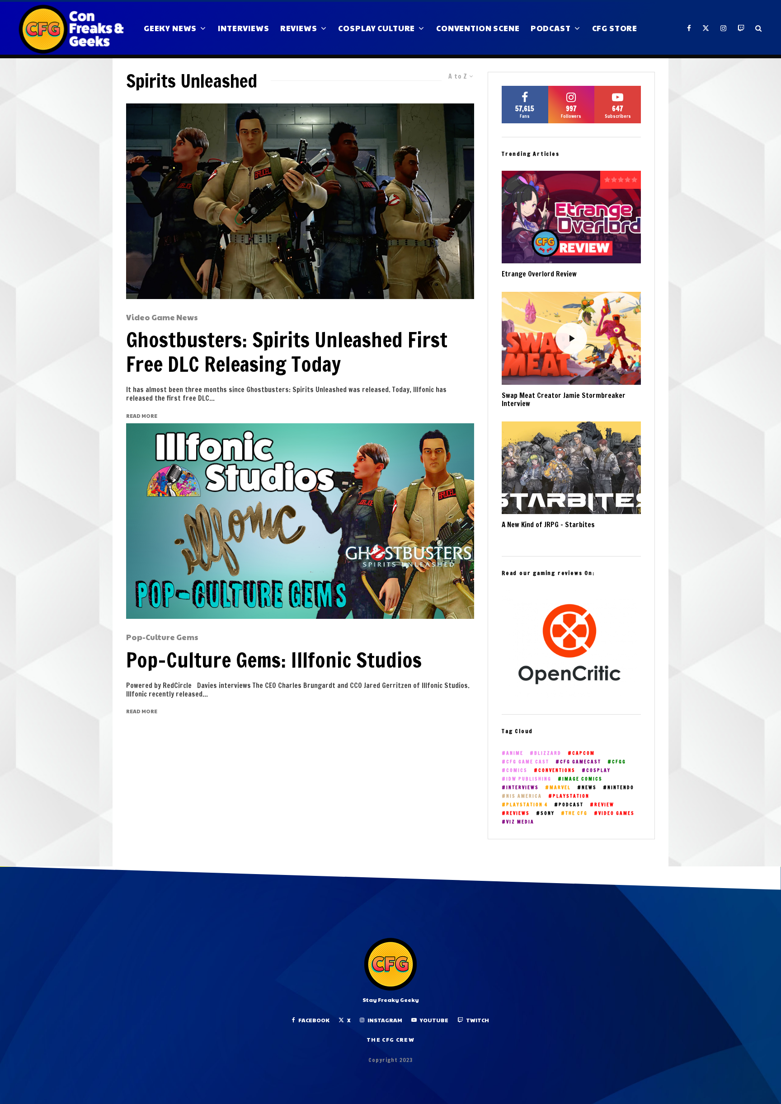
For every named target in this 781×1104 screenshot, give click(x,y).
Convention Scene (478, 28)
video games (616, 813)
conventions (556, 770)
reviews (518, 813)
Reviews (298, 28)
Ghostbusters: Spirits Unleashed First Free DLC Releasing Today (286, 351)
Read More (141, 415)
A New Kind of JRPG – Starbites (548, 525)
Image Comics (582, 779)
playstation (571, 796)
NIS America (524, 796)
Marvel (560, 788)
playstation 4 (527, 805)
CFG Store (615, 28)
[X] (706, 28)
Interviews (243, 28)
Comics (516, 770)
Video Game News (162, 318)
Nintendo (620, 788)
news (589, 788)
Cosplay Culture (376, 28)
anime (514, 753)
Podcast (551, 28)
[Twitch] (741, 28)
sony (548, 813)
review (604, 805)
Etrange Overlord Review (539, 274)
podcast (571, 805)
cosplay (598, 770)
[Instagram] (723, 28)
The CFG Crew (390, 1039)
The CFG (576, 813)
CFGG (619, 762)
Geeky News (170, 28)
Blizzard (547, 753)
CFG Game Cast (527, 762)
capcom (583, 753)
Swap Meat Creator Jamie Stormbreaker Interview (564, 400)
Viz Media (520, 822)
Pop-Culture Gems (162, 637)
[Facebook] (689, 28)
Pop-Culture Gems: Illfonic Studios (274, 660)
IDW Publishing (528, 779)
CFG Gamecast (580, 762)
